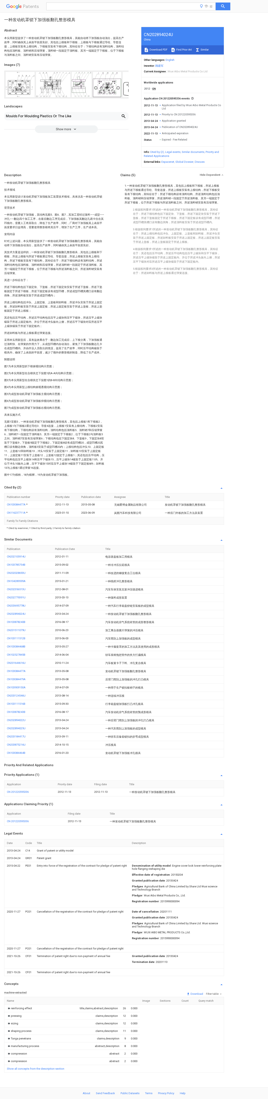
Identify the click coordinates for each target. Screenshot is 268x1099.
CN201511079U (16, 630)
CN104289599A (16, 581)
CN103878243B (16, 712)
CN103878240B (16, 622)
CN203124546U (16, 695)
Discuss (200, 161)
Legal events (172, 152)
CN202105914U (16, 556)
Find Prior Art (184, 49)
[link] (19, 1008)
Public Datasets (130, 1093)
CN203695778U (16, 605)
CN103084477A (16, 504)
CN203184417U (16, 736)
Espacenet (167, 161)
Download (196, 993)
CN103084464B (16, 752)
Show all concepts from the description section (35, 1068)
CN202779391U (16, 597)
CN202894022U (16, 720)
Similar (204, 49)
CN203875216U (16, 744)
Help (183, 1093)
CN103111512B (16, 638)
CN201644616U (16, 662)
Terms (148, 1093)
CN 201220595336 (18, 791)
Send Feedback (105, 1093)
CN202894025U (16, 728)
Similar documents (193, 152)
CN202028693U (16, 572)
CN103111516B (16, 703)
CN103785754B (16, 564)
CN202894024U (16, 613)
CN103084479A (16, 679)
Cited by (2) (157, 152)
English (170, 59)
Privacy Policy (166, 1093)
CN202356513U (16, 589)
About (86, 1093)
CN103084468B (16, 646)
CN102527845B (16, 654)
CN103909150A (16, 687)
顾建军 (159, 65)
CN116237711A (16, 512)
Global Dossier (184, 161)
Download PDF (158, 49)
